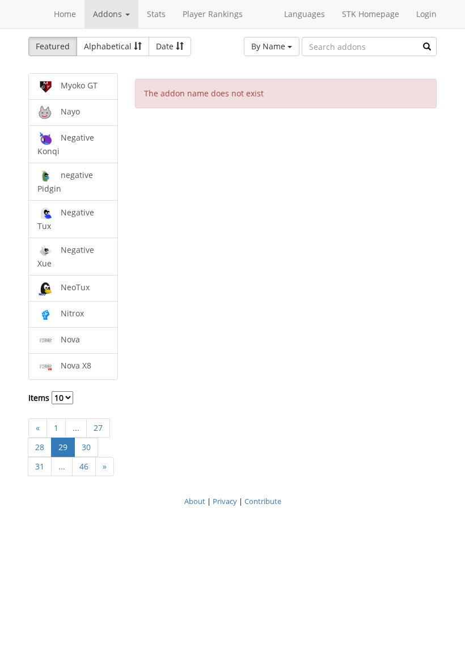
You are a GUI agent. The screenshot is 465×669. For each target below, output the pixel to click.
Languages (304, 14)
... (76, 427)
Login (426, 14)
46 (83, 466)
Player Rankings (213, 14)
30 (86, 447)
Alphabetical (109, 46)
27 (98, 427)
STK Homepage (370, 14)
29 (62, 447)
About (194, 501)
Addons (108, 14)
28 (39, 447)
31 (39, 466)
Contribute (262, 501)
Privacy (225, 501)
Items (40, 397)
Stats (156, 14)
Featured (53, 46)
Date (166, 46)
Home (65, 14)
